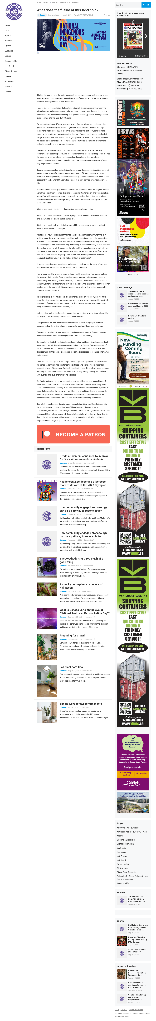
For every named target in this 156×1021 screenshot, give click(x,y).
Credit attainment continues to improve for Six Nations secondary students (137, 985)
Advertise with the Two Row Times (132, 832)
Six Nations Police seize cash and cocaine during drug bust (138, 293)
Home (39, 3)
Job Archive (122, 856)
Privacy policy (123, 864)
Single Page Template (126, 872)
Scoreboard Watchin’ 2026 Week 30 (137, 950)
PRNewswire (122, 868)
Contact (8, 92)
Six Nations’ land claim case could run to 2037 (138, 305)
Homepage (121, 852)
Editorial (8, 40)
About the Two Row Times (128, 828)
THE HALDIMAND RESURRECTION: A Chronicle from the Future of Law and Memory (136, 899)
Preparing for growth (72, 635)
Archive (120, 836)
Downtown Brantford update (137, 317)
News (7, 25)
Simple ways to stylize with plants (81, 703)
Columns (46, 3)
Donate (8, 76)
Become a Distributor (126, 840)
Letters (8, 56)
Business (9, 51)
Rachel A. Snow (53, 15)
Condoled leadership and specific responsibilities (137, 997)
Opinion (8, 46)
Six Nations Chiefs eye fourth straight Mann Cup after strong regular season (138, 927)
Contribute (121, 848)
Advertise (9, 86)
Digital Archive (11, 71)
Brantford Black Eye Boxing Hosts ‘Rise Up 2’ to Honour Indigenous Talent (137, 939)
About (117, 1010)
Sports (8, 35)
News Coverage (124, 287)
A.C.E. (7, 30)
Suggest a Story (12, 61)
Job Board (9, 66)
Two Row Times (125, 1013)
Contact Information (125, 844)
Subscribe (9, 81)
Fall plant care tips (71, 667)
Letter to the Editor (126, 966)
